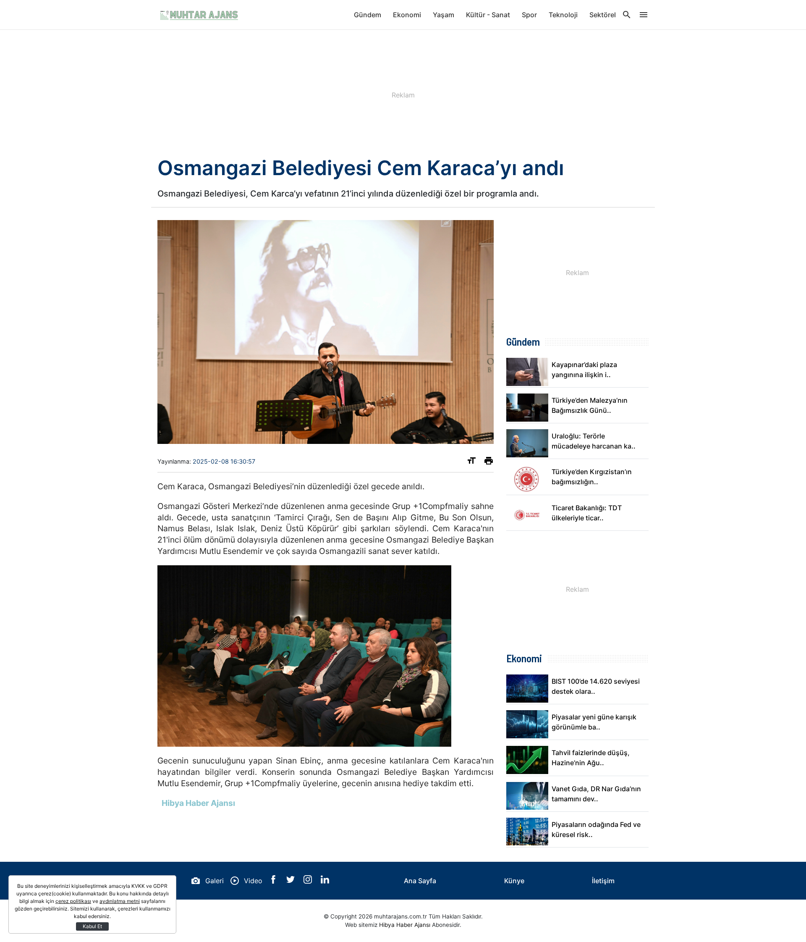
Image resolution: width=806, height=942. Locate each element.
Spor (529, 14)
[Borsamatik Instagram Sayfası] (309, 881)
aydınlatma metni (119, 901)
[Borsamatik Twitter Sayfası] (291, 881)
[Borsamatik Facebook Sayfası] (274, 881)
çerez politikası (73, 901)
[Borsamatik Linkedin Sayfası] (325, 881)
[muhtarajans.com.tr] (199, 14)
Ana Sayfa (420, 880)
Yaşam (443, 14)
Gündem (367, 14)
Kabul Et (92, 926)
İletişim (603, 880)
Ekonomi (407, 14)
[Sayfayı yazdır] (489, 462)
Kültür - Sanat (488, 14)
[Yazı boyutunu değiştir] (471, 462)
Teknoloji (563, 14)
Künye (514, 880)
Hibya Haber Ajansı (404, 924)
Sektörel (602, 14)
